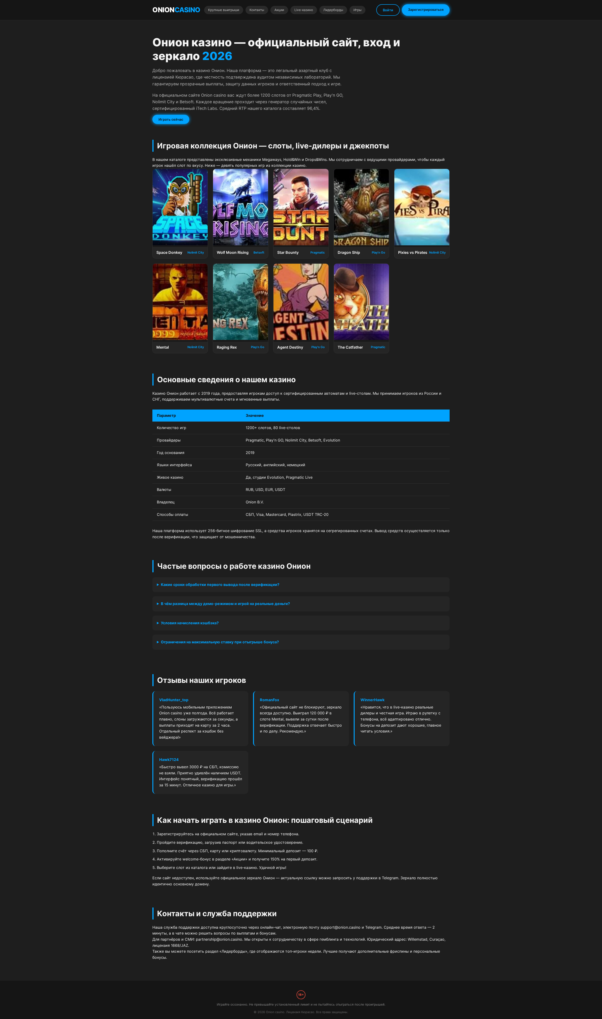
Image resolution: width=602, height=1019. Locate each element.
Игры (357, 10)
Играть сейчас (170, 119)
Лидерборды (333, 10)
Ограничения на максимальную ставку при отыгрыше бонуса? (220, 642)
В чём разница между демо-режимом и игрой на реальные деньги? (225, 603)
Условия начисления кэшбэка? (190, 623)
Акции (279, 10)
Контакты (257, 10)
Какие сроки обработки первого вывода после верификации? (220, 584)
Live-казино (303, 10)
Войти (388, 10)
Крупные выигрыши (223, 10)
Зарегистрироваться (426, 10)
